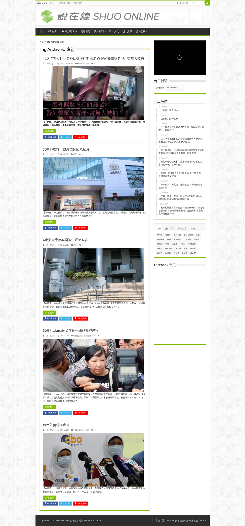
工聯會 (168, 253)
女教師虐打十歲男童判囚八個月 (66, 149)
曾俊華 (197, 239)
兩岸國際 (85, 31)
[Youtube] (183, 3)
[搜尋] (207, 2)
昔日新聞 (77, 430)
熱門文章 (169, 228)
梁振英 (168, 235)
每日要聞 (80, 63)
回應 (193, 228)
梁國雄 (159, 244)
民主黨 (159, 248)
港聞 (54, 31)
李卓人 (183, 244)
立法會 (159, 235)
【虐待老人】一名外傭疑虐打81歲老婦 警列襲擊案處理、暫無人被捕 (93, 58)
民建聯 (159, 253)
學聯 (167, 244)
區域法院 (192, 244)
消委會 (178, 248)
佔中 (169, 239)
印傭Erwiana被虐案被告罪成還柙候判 (70, 331)
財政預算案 (188, 235)
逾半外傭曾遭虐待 (56, 425)
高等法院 (160, 239)
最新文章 (182, 228)
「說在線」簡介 (64, 3)
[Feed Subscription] (149, 49)
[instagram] (187, 3)
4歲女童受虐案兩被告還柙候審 (65, 240)
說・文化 (114, 31)
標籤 (159, 228)
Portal (203, 520)
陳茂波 (174, 244)
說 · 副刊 (99, 31)
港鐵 (198, 235)
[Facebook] (181, 3)
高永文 (193, 253)
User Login (172, 520)
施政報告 (177, 239)
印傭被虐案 (77, 336)
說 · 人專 (127, 31)
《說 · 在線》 (50, 154)
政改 (186, 248)
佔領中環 (169, 248)
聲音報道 (85, 430)
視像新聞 (70, 31)
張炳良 (193, 248)
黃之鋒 (185, 253)
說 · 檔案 (140, 31)
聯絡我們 (78, 3)
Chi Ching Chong (52, 63)
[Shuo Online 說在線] (122, 16)
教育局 (176, 253)
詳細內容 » (49, 131)
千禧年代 (187, 239)
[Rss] (177, 3)
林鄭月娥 (177, 235)
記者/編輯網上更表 (189, 520)
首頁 (41, 31)
